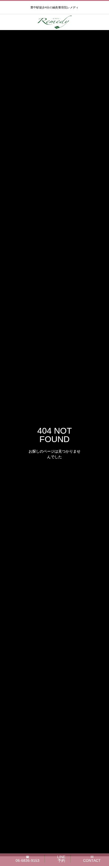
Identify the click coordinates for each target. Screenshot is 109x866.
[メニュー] (101, 22)
